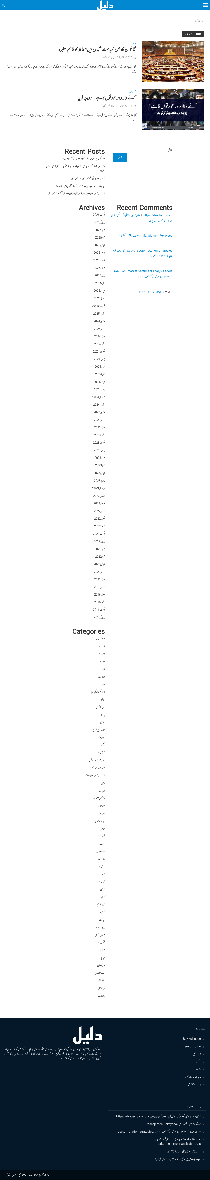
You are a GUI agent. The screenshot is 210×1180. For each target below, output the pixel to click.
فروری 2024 (98, 397)
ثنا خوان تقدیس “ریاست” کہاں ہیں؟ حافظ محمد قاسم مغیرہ (97, 50)
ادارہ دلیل (197, 1054)
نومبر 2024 (99, 329)
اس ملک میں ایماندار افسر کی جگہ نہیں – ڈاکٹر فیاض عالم (83, 159)
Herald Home (191, 1046)
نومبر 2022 (99, 511)
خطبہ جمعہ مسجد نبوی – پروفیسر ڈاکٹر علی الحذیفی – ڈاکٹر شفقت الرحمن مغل (76, 193)
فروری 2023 (98, 488)
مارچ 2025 (99, 298)
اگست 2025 (99, 260)
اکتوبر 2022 (99, 519)
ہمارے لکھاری (194, 1084)
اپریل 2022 (99, 564)
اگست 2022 (99, 534)
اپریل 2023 (99, 473)
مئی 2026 (100, 238)
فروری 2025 (98, 306)
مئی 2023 (100, 465)
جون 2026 (100, 230)
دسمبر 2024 (99, 321)
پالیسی (198, 1062)
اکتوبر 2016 (99, 595)
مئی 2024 (100, 374)
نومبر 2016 (99, 587)
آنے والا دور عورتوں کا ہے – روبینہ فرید (107, 98)
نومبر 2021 (99, 572)
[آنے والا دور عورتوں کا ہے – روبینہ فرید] (173, 110)
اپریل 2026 (99, 245)
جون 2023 (100, 458)
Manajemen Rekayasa (157, 236)
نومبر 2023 (99, 420)
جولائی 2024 (99, 359)
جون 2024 (100, 367)
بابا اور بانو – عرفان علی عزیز (150, 292)
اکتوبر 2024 (99, 336)
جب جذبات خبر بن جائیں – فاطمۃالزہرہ (185, 1159)
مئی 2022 (100, 557)
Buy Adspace (192, 1039)
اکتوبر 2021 (99, 579)
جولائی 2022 (99, 541)
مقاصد (198, 1069)
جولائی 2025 (99, 268)
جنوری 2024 (99, 405)
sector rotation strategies (154, 251)
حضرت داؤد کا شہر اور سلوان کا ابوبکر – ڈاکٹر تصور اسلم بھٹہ (143, 274)
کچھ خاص (132, 92)
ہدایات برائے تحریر (193, 1077)
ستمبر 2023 (99, 435)
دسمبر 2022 (99, 504)
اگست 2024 (99, 352)
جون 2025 (100, 275)
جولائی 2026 (99, 222)
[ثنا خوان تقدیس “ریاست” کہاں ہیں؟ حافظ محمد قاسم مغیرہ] (173, 61)
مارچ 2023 (99, 481)
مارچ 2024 (99, 390)
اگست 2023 (99, 443)
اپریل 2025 (99, 291)
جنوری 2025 (99, 314)
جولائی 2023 (99, 450)
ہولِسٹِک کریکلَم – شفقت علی (128, 236)
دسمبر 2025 (99, 253)
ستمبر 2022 (99, 526)
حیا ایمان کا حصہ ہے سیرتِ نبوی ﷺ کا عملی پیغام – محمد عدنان (80, 186)
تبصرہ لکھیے (106, 57)
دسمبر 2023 (99, 412)
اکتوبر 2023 (99, 427)
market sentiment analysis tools (150, 271)
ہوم (202, 21)
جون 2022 (100, 549)
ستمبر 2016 (99, 602)
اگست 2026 (99, 215)
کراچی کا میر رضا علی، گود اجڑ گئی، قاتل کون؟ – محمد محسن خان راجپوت (174, 1117)
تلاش (170, 150)
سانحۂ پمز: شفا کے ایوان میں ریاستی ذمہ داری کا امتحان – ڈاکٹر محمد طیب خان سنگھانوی (75, 169)
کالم (134, 44)
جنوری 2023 (99, 496)
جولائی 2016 (99, 617)
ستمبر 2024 (99, 344)
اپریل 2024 (99, 382)
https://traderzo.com (157, 215)
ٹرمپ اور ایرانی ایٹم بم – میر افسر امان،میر (88, 178)
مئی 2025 (100, 283)
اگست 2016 (99, 610)
